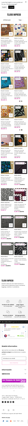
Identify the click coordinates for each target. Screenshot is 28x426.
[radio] (20, 101)
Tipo (20, 20)
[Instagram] (5, 402)
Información (7, 370)
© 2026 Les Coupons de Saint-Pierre (12, 413)
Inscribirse (14, 363)
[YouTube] (11, 402)
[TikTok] (13, 402)
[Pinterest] (8, 402)
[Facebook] (3, 402)
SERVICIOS (6, 374)
